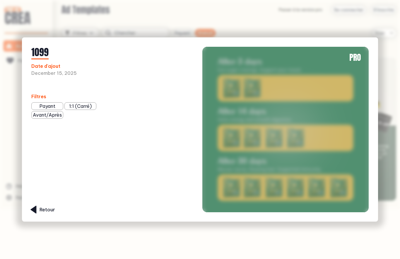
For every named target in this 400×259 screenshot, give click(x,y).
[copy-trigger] (99, 85)
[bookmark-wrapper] (90, 85)
